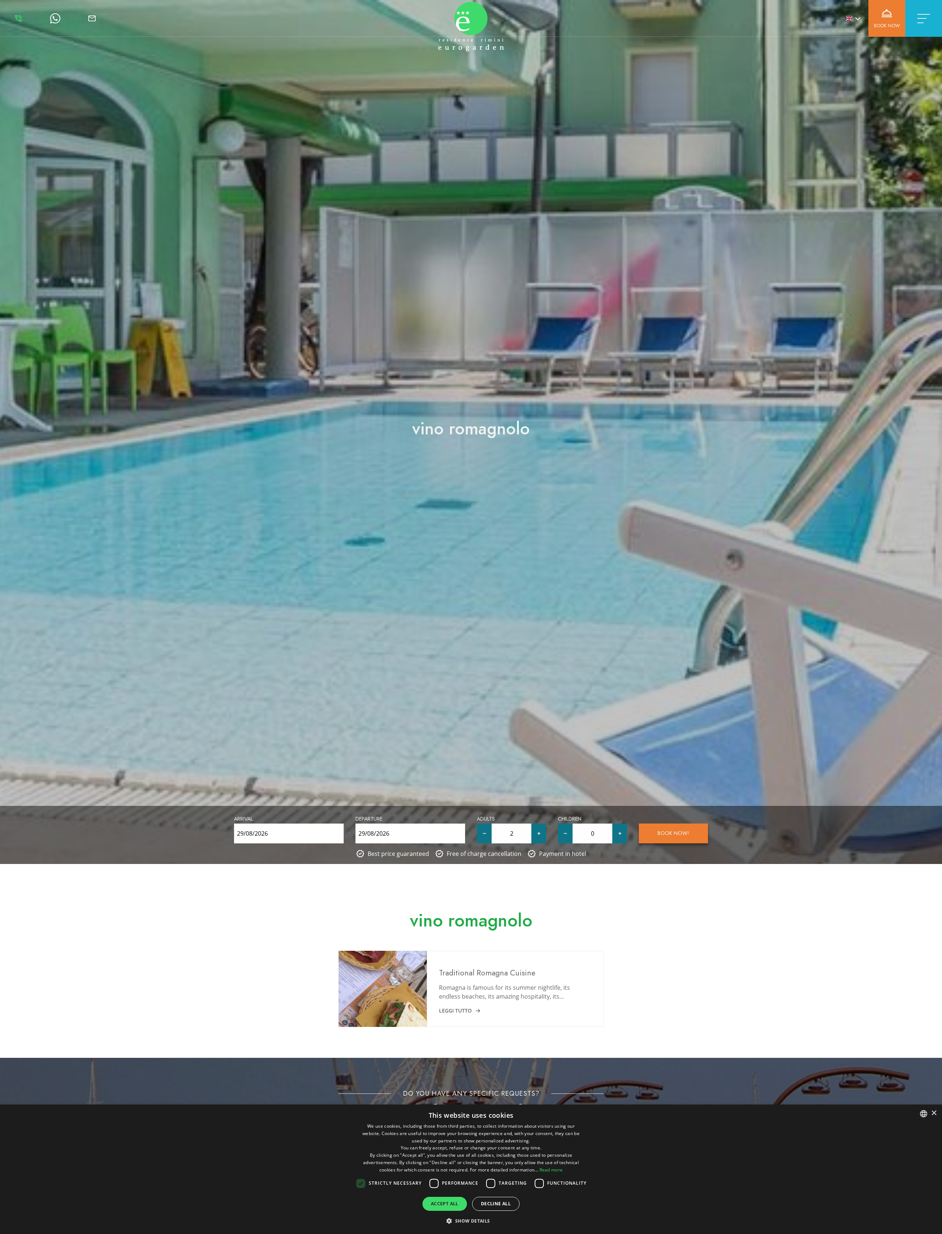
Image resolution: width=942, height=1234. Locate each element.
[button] (471, 1220)
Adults (486, 818)
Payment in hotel (562, 854)
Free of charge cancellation (484, 854)
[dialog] (471, 1169)
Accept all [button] (444, 1204)
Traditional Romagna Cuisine (487, 972)
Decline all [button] (496, 1204)
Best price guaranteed (398, 854)
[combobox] (923, 1113)
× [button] (933, 1113)
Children (569, 818)
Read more (551, 1170)
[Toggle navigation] (923, 18)
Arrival (243, 818)
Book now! (673, 833)
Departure (368, 818)
